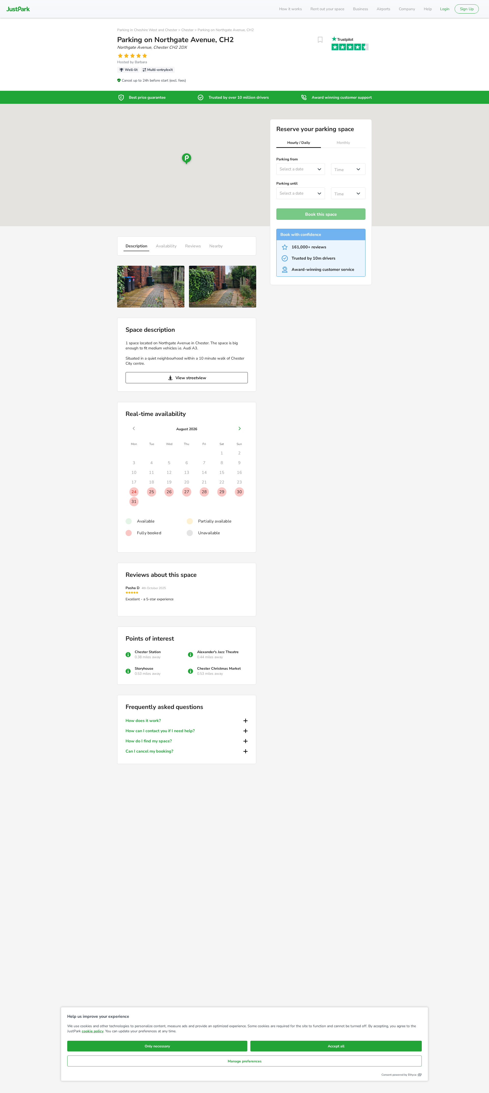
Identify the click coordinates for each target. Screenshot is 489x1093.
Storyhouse (144, 668)
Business (360, 8)
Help (428, 8)
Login (445, 8)
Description (136, 246)
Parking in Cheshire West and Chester (147, 30)
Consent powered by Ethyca (399, 1075)
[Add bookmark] (320, 40)
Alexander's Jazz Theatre (218, 652)
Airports (383, 8)
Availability (166, 246)
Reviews (193, 246)
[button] (298, 143)
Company (407, 8)
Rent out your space (327, 8)
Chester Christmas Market (219, 668)
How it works (290, 8)
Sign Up (467, 8)
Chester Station (148, 652)
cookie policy (92, 1031)
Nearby (216, 246)
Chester (187, 30)
